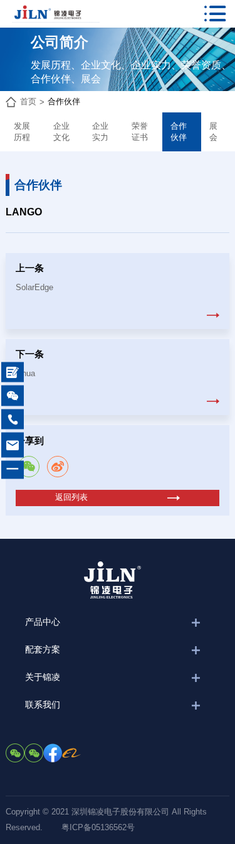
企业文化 (61, 131)
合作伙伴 (64, 101)
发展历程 (22, 131)
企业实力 (100, 131)
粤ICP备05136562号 (98, 827)
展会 (213, 131)
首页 (28, 101)
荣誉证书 (140, 131)
